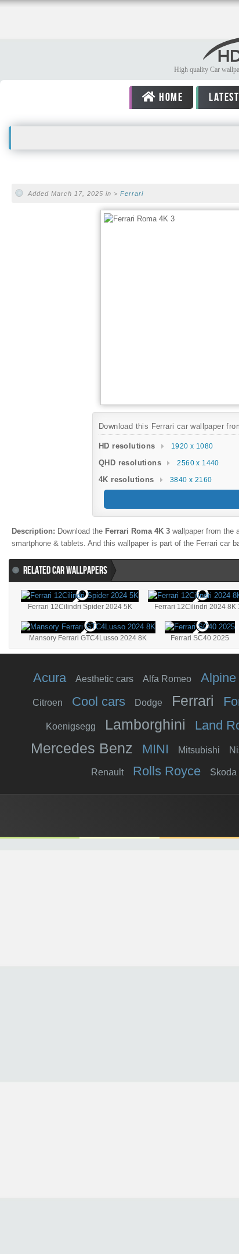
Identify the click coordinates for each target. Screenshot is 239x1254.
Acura (49, 677)
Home (170, 97)
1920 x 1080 (192, 446)
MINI (155, 749)
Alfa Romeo (167, 679)
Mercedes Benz (82, 748)
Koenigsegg (71, 726)
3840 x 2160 (191, 480)
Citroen (47, 703)
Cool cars (98, 701)
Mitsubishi (199, 750)
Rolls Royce (167, 771)
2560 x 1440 (198, 463)
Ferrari (131, 193)
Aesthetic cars (104, 679)
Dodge (148, 703)
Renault (107, 772)
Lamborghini (145, 724)
